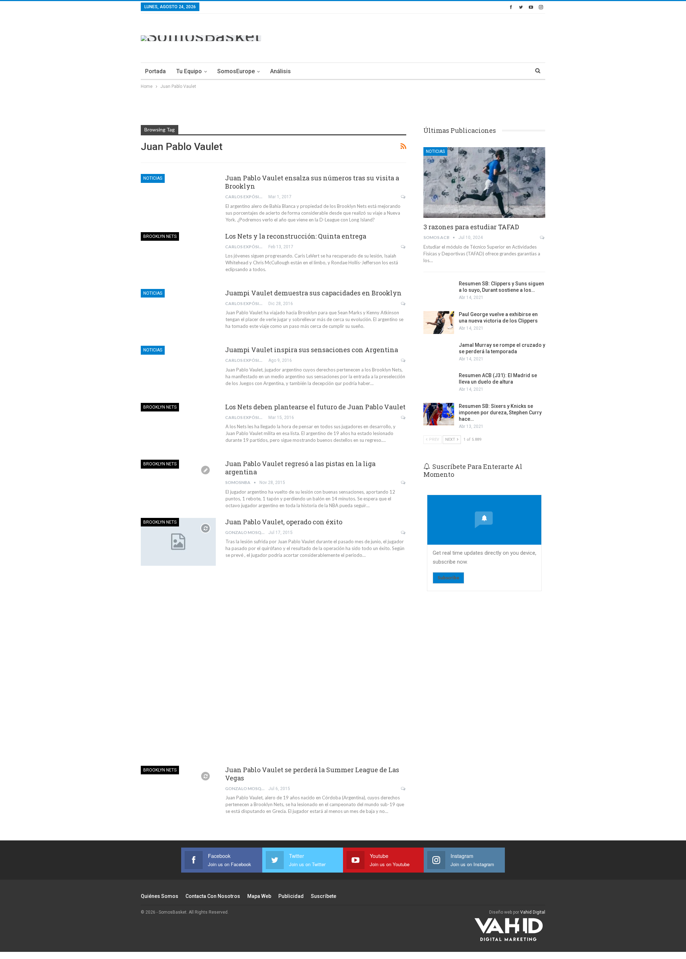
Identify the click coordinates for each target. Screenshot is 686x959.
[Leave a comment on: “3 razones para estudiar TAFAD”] (542, 237)
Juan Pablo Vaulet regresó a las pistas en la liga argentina (300, 467)
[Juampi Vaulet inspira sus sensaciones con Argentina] (178, 370)
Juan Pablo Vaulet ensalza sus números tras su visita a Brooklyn (312, 182)
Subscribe (448, 578)
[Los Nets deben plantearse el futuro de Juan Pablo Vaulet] (178, 427)
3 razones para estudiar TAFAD (471, 227)
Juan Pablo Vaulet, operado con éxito (283, 522)
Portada (155, 71)
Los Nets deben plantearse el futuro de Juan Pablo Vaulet (315, 407)
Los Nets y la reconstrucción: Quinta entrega (295, 236)
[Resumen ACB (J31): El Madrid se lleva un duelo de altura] (438, 383)
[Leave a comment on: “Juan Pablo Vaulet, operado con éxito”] (403, 532)
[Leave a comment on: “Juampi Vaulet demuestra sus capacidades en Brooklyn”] (403, 303)
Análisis (280, 71)
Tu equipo (189, 71)
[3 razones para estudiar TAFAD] (484, 182)
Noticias (152, 178)
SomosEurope (236, 71)
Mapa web (259, 896)
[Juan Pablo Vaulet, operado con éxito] (178, 542)
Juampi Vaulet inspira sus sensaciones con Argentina (311, 349)
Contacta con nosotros (212, 896)
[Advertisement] (415, 37)
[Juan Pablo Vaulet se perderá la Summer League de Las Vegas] (178, 790)
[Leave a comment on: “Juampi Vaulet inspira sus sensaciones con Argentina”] (403, 360)
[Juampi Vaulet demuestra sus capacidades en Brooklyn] (178, 313)
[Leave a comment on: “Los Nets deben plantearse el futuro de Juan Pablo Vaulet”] (403, 417)
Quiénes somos (159, 896)
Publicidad (291, 896)
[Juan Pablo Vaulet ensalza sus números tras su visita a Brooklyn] (178, 198)
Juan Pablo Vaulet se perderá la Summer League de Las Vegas (312, 773)
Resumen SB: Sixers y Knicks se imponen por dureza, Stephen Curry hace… (500, 412)
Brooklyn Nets (160, 236)
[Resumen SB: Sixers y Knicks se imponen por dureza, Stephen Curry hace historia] (438, 414)
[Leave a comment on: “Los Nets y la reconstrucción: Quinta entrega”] (403, 246)
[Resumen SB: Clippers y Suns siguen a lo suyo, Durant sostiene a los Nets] (438, 291)
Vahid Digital (532, 912)
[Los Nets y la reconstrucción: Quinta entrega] (178, 256)
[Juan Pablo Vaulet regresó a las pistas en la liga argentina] (178, 484)
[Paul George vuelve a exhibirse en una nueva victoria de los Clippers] (438, 322)
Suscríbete (323, 896)
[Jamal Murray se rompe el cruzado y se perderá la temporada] (438, 353)
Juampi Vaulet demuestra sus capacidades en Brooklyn (313, 293)
